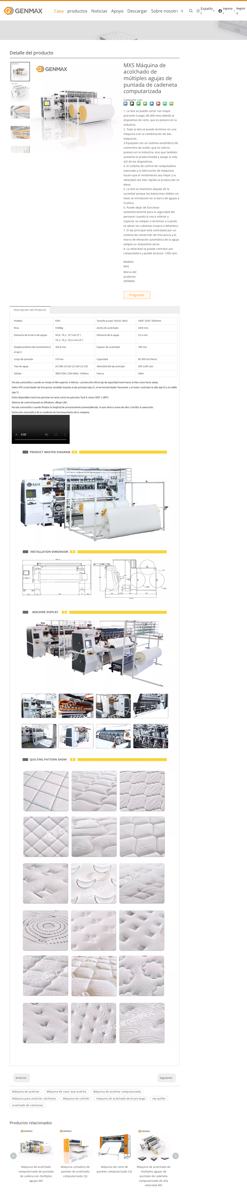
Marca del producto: (130, 274)
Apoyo (117, 11)
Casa (58, 11)
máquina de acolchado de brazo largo (120, 1098)
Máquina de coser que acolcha (66, 1091)
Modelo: (129, 262)
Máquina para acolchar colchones (34, 1098)
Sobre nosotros (166, 11)
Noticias (99, 11)
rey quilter (159, 1098)
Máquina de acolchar (26, 1091)
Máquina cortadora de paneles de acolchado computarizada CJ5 (75, 1171)
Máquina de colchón (76, 1098)
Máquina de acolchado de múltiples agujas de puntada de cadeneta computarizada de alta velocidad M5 (153, 1176)
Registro (240, 11)
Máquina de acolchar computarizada (117, 1091)
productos (77, 11)
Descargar (137, 11)
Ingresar (228, 11)
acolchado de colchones (27, 1105)
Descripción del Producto (30, 310)
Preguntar (136, 295)
